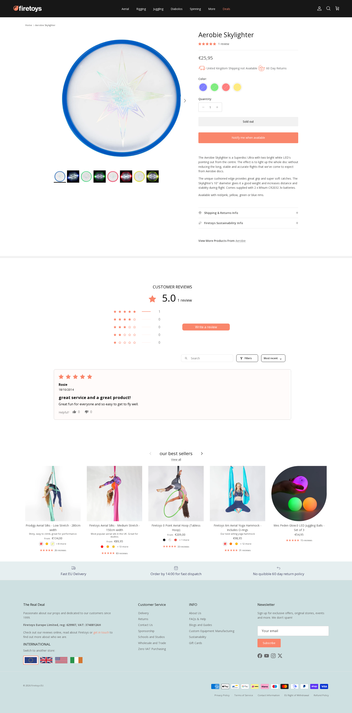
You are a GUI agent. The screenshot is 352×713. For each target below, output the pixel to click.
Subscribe (176, 374)
